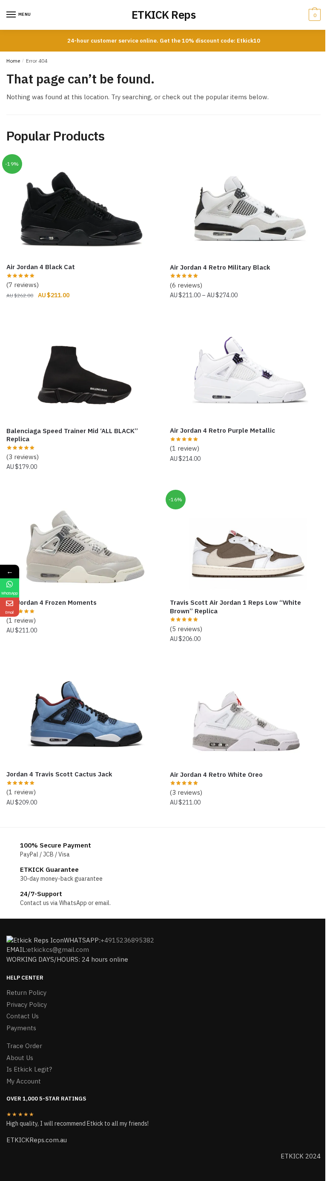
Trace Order (24, 1046)
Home (13, 60)
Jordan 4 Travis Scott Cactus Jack (59, 774)
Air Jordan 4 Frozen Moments (51, 602)
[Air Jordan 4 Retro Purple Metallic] (245, 370)
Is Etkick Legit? (29, 1069)
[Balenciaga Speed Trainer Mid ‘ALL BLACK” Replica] (81, 370)
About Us (19, 1058)
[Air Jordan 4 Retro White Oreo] (245, 714)
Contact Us (22, 1016)
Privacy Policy (26, 1004)
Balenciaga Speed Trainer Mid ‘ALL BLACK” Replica (72, 435)
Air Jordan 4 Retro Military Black (220, 267)
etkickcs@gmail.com (58, 949)
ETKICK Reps (164, 15)
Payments (21, 1028)
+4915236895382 (127, 940)
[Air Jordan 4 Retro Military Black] (245, 206)
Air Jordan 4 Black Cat (40, 267)
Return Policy (26, 992)
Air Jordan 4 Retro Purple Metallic (222, 430)
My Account (23, 1081)
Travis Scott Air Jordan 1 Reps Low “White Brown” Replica (235, 606)
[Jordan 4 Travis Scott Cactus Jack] (81, 714)
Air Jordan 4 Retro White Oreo (216, 774)
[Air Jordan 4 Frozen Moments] (81, 542)
